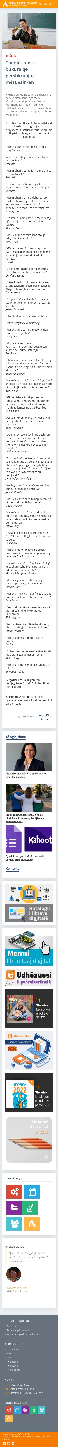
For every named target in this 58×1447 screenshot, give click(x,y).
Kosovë (14, 1365)
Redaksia (11, 1326)
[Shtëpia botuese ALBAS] (32, 1223)
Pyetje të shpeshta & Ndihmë (22, 1334)
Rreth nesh (12, 1349)
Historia (10, 1353)
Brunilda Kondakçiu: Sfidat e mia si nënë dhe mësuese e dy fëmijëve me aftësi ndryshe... (25, 818)
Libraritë (11, 1357)
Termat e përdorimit (17, 1330)
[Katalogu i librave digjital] (14, 1207)
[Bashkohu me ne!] (14, 1223)
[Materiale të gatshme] (14, 1191)
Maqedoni (15, 1369)
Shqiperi (14, 1361)
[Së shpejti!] (32, 1191)
